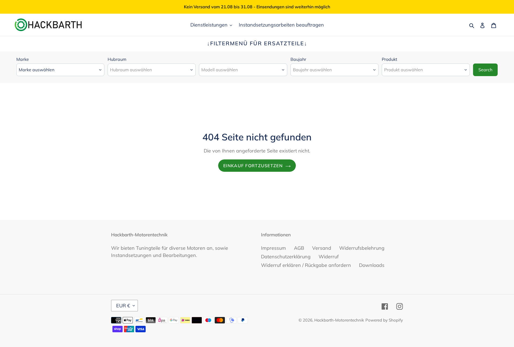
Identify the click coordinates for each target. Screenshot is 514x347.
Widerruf (329, 256)
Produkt (389, 59)
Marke (22, 59)
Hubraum (117, 59)
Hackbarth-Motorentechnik (339, 320)
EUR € (123, 306)
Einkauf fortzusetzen (253, 165)
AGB (299, 248)
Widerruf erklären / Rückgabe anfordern (306, 265)
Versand (321, 248)
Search (485, 69)
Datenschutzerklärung (286, 256)
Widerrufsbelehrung (361, 248)
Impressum (273, 248)
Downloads (371, 265)
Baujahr (298, 59)
